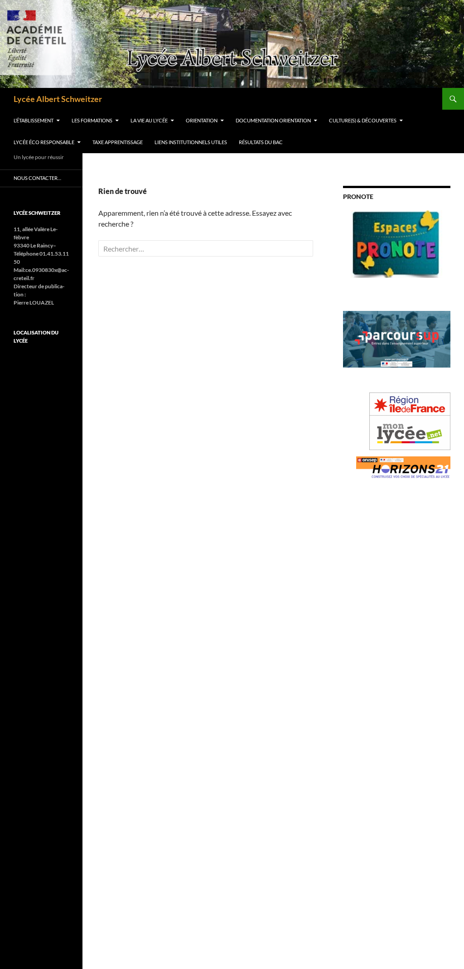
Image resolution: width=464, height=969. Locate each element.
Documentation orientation (273, 120)
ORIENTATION (202, 120)
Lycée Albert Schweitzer (58, 99)
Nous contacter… (37, 178)
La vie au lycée (149, 120)
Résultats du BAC (261, 142)
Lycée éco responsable (44, 142)
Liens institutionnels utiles (191, 142)
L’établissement (33, 120)
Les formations (92, 120)
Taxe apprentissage (117, 142)
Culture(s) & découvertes (362, 120)
